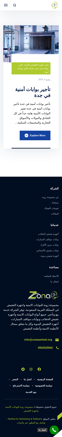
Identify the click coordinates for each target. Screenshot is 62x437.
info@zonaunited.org (38, 339)
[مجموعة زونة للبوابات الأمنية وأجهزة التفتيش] (55, 5)
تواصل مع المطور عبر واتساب (31, 422)
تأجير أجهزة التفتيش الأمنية (36, 65)
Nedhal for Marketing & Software (25, 418)
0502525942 (45, 347)
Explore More (37, 135)
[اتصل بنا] (54, 430)
